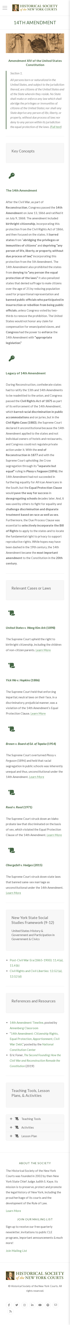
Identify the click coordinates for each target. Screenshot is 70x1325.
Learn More (43, 650)
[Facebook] (9, 1305)
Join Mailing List (16, 1250)
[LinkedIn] (32, 1305)
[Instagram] (24, 1305)
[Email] (55, 1305)
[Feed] (10, 1311)
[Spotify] (48, 1305)
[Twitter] (17, 1305)
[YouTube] (40, 1305)
